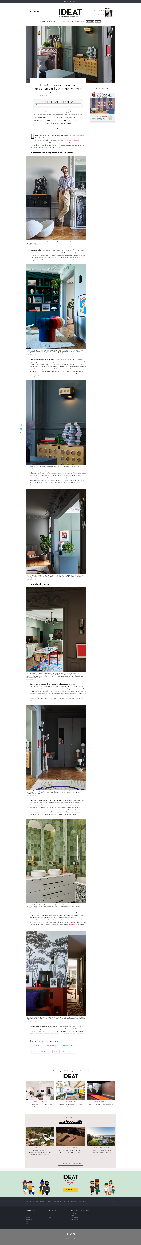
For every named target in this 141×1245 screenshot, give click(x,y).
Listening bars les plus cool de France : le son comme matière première (104, 96)
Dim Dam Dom (74, 1219)
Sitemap (28, 1202)
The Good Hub (74, 1217)
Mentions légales (32, 1201)
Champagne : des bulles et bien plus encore (104, 111)
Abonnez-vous (70, 1190)
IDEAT (75, 1)
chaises (72, 924)
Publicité (66, 1201)
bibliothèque (60, 376)
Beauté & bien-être (104, 1147)
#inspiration (45, 1051)
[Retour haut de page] (114, 1201)
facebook (33, 11)
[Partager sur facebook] (21, 425)
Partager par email (21, 432)
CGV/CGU (42, 1201)
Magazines (50, 1215)
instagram (35, 11)
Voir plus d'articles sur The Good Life (70, 1163)
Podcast (90, 21)
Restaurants (74, 1147)
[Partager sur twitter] (21, 429)
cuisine (80, 135)
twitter (30, 11)
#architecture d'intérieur (67, 1046)
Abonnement (83, 1201)
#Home (33, 1051)
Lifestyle (49, 21)
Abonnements (51, 1213)
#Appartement (35, 1046)
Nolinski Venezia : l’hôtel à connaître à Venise (99, 104)
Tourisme (69, 21)
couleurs (41, 805)
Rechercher (38, 11)
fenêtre (66, 696)
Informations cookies (54, 1201)
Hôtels (44, 1147)
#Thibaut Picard (68, 1051)
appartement (79, 140)
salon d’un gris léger (42, 812)
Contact (74, 1201)
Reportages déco (57, 102)
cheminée (50, 913)
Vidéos (99, 21)
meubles (41, 922)
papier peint (50, 1034)
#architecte (50, 1046)
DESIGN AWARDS (79, 21)
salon (81, 696)
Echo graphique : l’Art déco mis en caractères (98, 119)
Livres (49, 1217)
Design (42, 21)
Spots (27, 1221)
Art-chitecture (59, 21)
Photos (27, 1225)
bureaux (69, 140)
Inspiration (58, 81)
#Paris (56, 1051)
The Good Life (67, 1)
